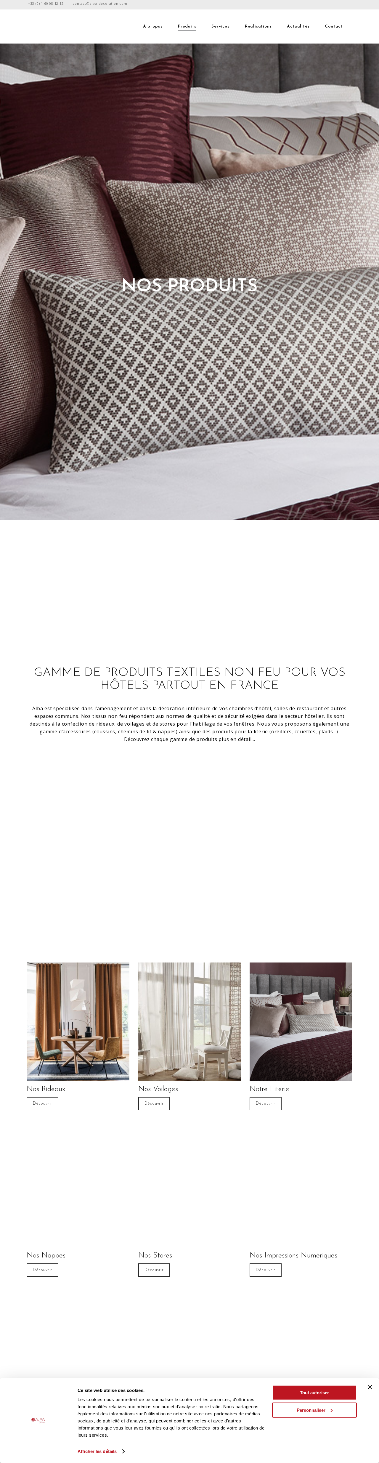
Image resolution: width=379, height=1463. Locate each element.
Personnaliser (311, 1409)
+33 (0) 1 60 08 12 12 (46, 3)
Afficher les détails (97, 1451)
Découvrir (42, 1103)
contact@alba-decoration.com (100, 3)
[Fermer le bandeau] (370, 1387)
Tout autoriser (314, 1392)
